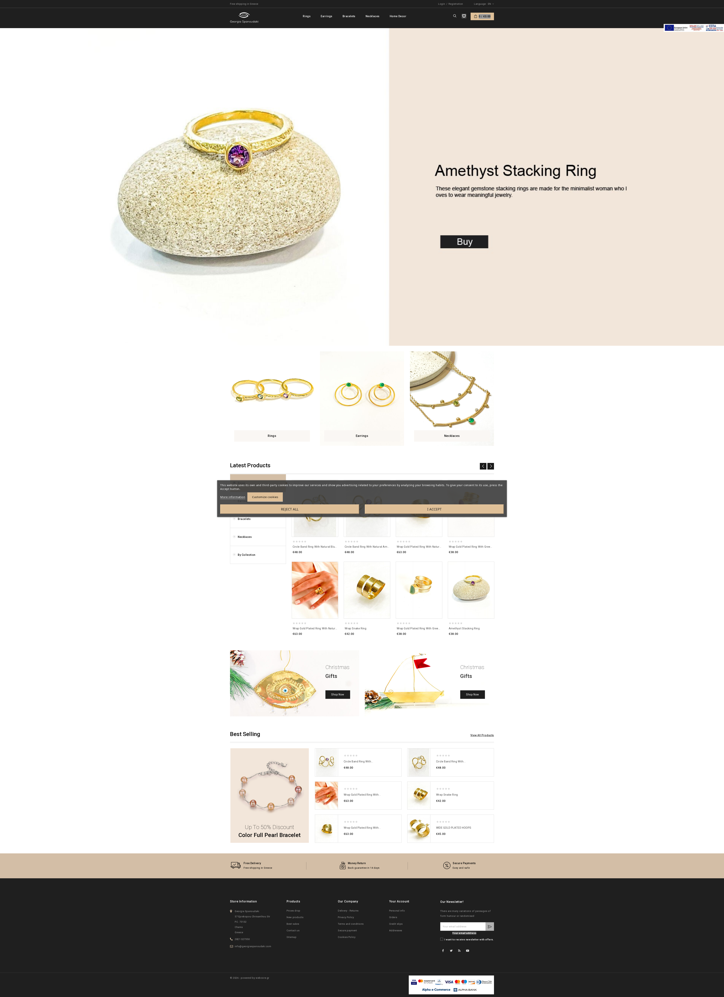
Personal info (397, 910)
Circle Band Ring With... (358, 761)
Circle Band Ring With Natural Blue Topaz (319, 546)
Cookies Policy (346, 937)
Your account (399, 901)
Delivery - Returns (348, 910)
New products (295, 917)
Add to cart (333, 588)
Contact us (293, 930)
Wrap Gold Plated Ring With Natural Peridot (424, 546)
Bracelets (349, 16)
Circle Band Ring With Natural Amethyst (370, 546)
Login (441, 3)
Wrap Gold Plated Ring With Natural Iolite (319, 628)
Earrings (326, 16)
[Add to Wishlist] (333, 566)
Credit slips (396, 923)
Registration (456, 3)
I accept (434, 509)
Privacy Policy (346, 917)
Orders (393, 917)
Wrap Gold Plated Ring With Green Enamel (423, 628)
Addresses (395, 930)
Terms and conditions (351, 923)
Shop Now (337, 694)
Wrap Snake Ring (356, 628)
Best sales (293, 923)
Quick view (333, 581)
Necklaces (373, 16)
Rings (307, 16)
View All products (482, 735)
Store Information (243, 901)
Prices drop (293, 910)
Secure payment (347, 930)
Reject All (289, 509)
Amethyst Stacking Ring (464, 628)
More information (232, 497)
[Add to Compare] (333, 573)
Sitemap (291, 937)
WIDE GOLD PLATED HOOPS (453, 827)
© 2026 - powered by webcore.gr (249, 977)
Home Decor (398, 16)
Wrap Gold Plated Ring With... (362, 794)
